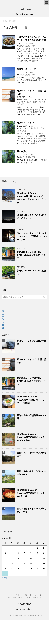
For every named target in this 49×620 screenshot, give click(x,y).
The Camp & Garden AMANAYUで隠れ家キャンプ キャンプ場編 (31, 437)
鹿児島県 (31, 46)
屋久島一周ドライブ (26, 69)
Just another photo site (24, 609)
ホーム (10, 595)
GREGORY (23, 99)
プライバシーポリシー (33, 598)
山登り (35, 102)
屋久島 (21, 46)
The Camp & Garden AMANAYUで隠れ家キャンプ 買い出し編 (31, 493)
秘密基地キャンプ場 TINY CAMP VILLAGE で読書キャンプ (31, 255)
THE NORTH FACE (36, 99)
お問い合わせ (17, 598)
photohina (24, 9)
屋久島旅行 (22, 151)
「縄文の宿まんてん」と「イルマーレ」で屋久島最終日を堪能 (31, 38)
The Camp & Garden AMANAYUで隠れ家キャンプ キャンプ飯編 (31, 400)
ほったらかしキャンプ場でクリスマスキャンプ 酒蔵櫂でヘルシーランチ (32, 236)
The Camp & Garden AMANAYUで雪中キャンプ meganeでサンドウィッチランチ (31, 197)
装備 (43, 102)
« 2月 (4, 578)
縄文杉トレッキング (26, 123)
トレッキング (24, 128)
